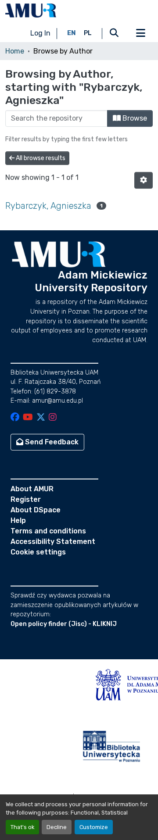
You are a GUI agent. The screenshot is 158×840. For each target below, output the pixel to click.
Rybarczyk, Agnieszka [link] (48, 205)
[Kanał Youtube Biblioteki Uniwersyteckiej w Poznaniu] (28, 418)
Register (26, 499)
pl (88, 33)
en (71, 33)
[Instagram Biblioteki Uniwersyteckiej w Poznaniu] (53, 418)
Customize (93, 827)
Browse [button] (134, 118)
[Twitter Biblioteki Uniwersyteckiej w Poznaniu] (40, 418)
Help (18, 520)
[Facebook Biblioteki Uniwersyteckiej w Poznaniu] (15, 418)
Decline (57, 827)
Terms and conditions (48, 531)
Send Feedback (51, 442)
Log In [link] (40, 33)
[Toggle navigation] (140, 33)
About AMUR (32, 489)
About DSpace (36, 510)
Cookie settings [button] (38, 552)
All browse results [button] (39, 158)
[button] (30, 11)
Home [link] (14, 51)
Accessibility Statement (53, 541)
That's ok (22, 827)
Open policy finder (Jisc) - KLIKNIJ (64, 624)
